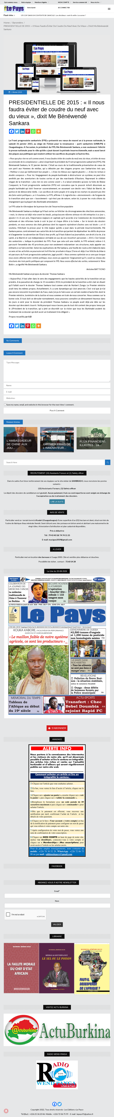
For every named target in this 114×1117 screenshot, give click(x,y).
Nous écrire (95, 2)
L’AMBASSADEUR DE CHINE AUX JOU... (19, 444)
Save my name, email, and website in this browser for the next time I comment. (40, 404)
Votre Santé (31, 7)
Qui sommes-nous (11, 2)
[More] (38, 131)
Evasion (20, 7)
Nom (57, 901)
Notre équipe (26, 2)
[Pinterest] (27, 131)
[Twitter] (16, 131)
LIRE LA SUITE (57, 501)
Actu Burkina (9, 7)
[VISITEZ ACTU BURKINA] (57, 1030)
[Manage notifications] (6, 1111)
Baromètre (17, 22)
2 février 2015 (16, 92)
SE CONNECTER (64, 7)
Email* (57, 891)
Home (7, 22)
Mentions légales (41, 2)
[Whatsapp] (33, 131)
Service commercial (80, 2)
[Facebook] (11, 131)
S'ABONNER (59, 728)
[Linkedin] (22, 131)
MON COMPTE (63, 2)
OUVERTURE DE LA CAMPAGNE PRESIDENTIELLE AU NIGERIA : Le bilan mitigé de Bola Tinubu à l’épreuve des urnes (63, 15)
